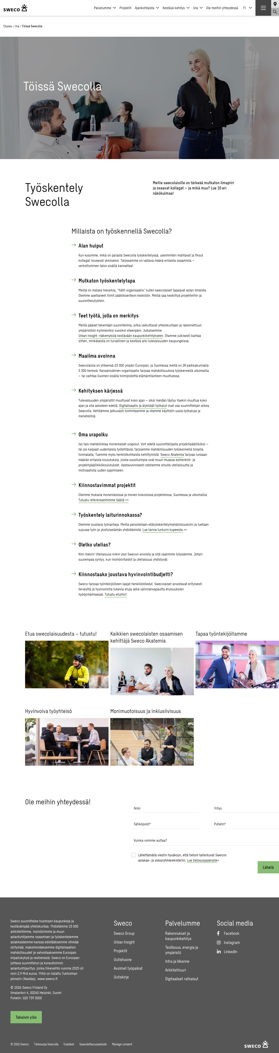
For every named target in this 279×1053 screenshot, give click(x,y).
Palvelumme (102, 8)
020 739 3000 (32, 998)
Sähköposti (142, 824)
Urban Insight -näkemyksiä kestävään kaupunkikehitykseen (120, 335)
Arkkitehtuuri (175, 970)
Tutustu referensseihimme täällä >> (103, 500)
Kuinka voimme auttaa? (150, 840)
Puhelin (220, 824)
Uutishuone (123, 959)
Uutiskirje (121, 977)
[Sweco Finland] (15, 7)
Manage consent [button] (122, 1044)
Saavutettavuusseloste (93, 1044)
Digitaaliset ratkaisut (181, 978)
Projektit (125, 8)
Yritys (218, 808)
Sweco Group (124, 933)
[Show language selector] (275, 4)
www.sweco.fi (47, 979)
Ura (195, 8)
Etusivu (7, 26)
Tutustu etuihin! (116, 594)
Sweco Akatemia (172, 454)
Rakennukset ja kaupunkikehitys (178, 936)
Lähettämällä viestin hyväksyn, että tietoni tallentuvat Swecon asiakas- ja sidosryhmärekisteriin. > (182, 857)
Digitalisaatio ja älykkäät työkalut (143, 405)
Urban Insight (124, 942)
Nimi (137, 808)
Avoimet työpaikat (128, 968)
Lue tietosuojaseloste (202, 860)
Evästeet (69, 1044)
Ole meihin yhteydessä (222, 8)
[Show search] (275, 12)
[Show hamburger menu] (263, 8)
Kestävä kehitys (174, 8)
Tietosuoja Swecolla (46, 1044)
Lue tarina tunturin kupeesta (163, 529)
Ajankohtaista (144, 8)
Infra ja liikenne (177, 961)
